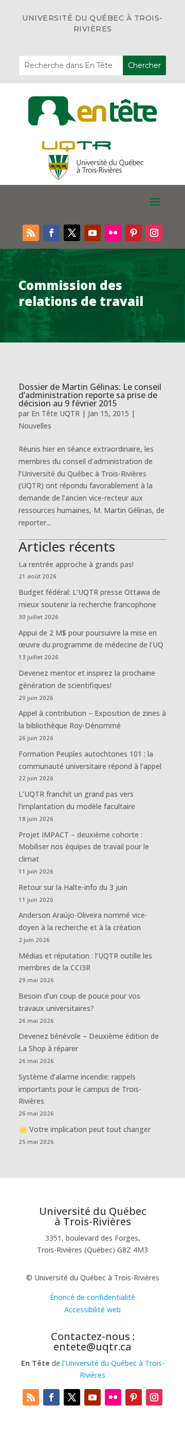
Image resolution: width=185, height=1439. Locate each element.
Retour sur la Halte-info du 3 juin (72, 887)
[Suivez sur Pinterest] (133, 233)
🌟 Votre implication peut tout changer (84, 1129)
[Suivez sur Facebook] (51, 233)
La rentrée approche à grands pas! (76, 564)
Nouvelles (34, 426)
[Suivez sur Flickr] (113, 233)
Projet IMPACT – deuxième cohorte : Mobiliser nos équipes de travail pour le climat (83, 847)
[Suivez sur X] (72, 233)
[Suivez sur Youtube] (92, 233)
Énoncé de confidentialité (92, 1297)
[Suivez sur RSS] (31, 233)
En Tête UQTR (55, 413)
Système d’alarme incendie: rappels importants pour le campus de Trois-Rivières (79, 1089)
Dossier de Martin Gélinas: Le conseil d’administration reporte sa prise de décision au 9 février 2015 (89, 395)
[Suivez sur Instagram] (154, 233)
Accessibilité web (92, 1309)
